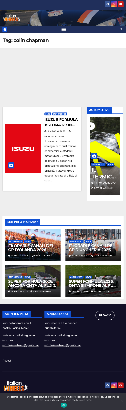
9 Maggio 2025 (57, 131)
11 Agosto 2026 (20, 256)
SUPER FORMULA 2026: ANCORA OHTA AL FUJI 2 (32, 283)
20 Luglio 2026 (81, 256)
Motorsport (59, 114)
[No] (122, 401)
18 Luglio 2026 (80, 291)
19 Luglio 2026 (20, 291)
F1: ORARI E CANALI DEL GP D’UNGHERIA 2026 (92, 247)
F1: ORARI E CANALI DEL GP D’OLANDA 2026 (31, 247)
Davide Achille (103, 188)
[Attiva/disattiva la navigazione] (64, 29)
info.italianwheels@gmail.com (20, 345)
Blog (47, 114)
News (110, 164)
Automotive (98, 164)
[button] (121, 29)
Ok (63, 405)
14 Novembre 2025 (105, 183)
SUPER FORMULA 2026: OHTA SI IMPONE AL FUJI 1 (92, 285)
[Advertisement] (63, 72)
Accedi (6, 360)
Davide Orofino (43, 256)
